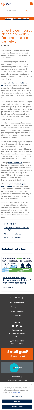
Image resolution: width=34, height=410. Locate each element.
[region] (17, 396)
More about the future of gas (15, 234)
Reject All (17, 401)
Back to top (18, 298)
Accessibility (17, 377)
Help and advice (17, 311)
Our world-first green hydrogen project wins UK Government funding (17, 280)
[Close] (32, 384)
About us (17, 315)
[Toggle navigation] (29, 3)
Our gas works (17, 307)
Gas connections (17, 303)
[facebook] (13, 326)
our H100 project (15, 163)
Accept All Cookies (17, 406)
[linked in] (21, 326)
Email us (17, 336)
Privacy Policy (17, 392)
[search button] (27, 11)
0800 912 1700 (17, 343)
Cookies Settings (17, 396)
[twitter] (17, 326)
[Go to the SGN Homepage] (11, 4)
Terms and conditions (17, 380)
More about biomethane (13, 238)
